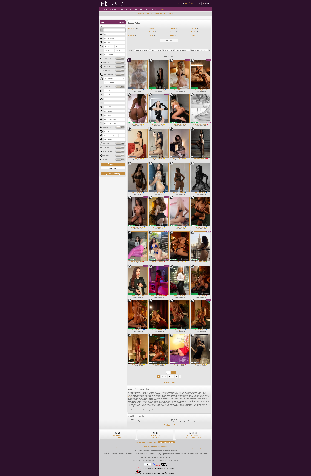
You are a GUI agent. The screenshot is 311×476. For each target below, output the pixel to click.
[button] (173, 372)
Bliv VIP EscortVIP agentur (117, 436)
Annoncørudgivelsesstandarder (181, 448)
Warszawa (131, 396)
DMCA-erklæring (168, 448)
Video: (106, 147)
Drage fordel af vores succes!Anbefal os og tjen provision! (193, 436)
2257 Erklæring (126, 448)
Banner (155, 446)
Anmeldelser (157, 50)
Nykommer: (107, 155)
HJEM (104, 9)
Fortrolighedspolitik (158, 448)
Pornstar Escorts (160, 13)
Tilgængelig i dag (142, 50)
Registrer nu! (169, 425)
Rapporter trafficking (195, 448)
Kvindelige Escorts (200, 50)
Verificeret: (107, 58)
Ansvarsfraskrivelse (147, 448)
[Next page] (179, 376)
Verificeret (169, 50)
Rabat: (106, 143)
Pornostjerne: (107, 151)
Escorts (124, 9)
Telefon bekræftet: (109, 74)
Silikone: (106, 86)
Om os (145, 446)
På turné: (106, 159)
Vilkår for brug (117, 448)
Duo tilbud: (107, 127)
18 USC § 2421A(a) (136, 448)
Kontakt (150, 446)
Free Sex (149, 13)
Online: (106, 62)
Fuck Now (141, 13)
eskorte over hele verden (161, 410)
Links (159, 446)
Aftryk (111, 448)
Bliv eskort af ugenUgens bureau (155, 436)
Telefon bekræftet (183, 50)
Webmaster (164, 446)
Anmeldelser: (107, 70)
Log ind (193, 3)
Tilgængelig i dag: (109, 66)
